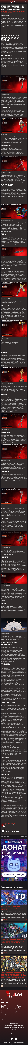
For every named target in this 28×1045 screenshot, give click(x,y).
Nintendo (3, 1016)
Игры (2, 1019)
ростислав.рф (14, 999)
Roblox (17, 1005)
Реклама (14, 1033)
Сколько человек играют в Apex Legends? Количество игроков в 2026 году (13, 941)
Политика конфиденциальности (14, 1025)
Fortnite (3, 1012)
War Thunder (18, 1013)
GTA (16, 1011)
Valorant (17, 1008)
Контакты (14, 1031)
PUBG (2, 1006)
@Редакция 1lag (10, 823)
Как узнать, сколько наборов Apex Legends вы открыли (12, 908)
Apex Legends (4, 1013)
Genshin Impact (19, 1010)
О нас (14, 1029)
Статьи (3, 1017)
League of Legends (3, 1011)
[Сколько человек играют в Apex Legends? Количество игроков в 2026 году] (14, 937)
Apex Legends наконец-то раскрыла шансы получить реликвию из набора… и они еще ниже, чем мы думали (14, 975)
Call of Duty (18, 1006)
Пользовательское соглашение (14, 1027)
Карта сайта (14, 1023)
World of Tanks (5, 1008)
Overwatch (4, 1014)
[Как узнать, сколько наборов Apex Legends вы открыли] (14, 904)
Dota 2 (17, 1007)
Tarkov (17, 1012)
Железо (3, 1020)
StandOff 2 (3, 1005)
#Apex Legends (22, 890)
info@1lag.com (14, 1044)
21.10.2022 (13, 11)
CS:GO (2, 1007)
